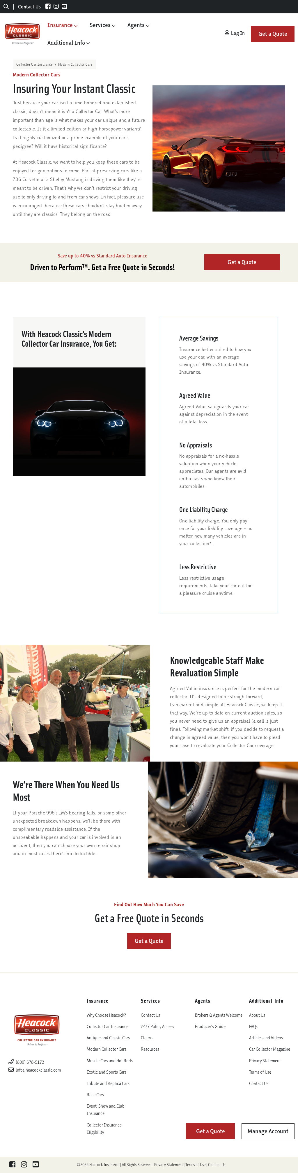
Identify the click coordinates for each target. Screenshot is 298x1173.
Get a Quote (272, 33)
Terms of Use (260, 1072)
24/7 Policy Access (157, 1026)
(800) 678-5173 (29, 1062)
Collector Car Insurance (34, 64)
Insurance (60, 25)
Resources (150, 1049)
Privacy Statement (265, 1060)
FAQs (253, 1026)
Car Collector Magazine (269, 1049)
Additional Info (66, 42)
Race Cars (95, 1094)
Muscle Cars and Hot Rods (110, 1060)
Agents (136, 25)
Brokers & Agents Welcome (218, 1015)
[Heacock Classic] (22, 33)
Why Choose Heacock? (106, 1015)
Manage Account (268, 1131)
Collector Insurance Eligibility (104, 1128)
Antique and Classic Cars (108, 1038)
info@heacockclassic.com (38, 1070)
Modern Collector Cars (106, 1049)
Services (100, 25)
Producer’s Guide (210, 1026)
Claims (146, 1038)
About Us (257, 1015)
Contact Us (29, 6)
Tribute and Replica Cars (108, 1083)
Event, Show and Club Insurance (106, 1109)
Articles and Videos (266, 1038)
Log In (237, 33)
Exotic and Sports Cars (106, 1072)
